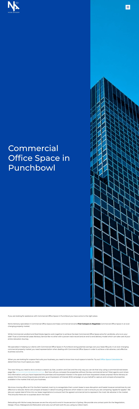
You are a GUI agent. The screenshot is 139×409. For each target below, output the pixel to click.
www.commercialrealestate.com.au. (30, 372)
